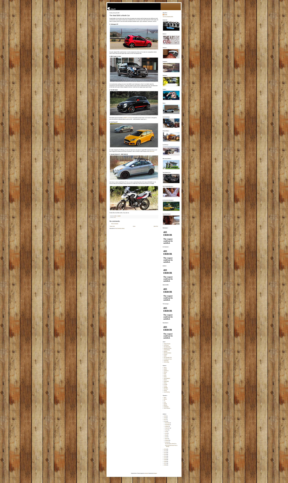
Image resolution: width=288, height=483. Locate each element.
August (166, 429)
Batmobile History (167, 352)
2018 (165, 417)
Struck (165, 367)
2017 (165, 419)
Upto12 (165, 369)
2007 (165, 463)
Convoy (165, 354)
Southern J (166, 370)
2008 (165, 461)
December (167, 422)
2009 (165, 459)
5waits (165, 376)
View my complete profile (168, 16)
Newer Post (112, 226)
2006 (165, 465)
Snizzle (165, 390)
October (167, 426)
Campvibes (166, 406)
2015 (165, 449)
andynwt (146, 473)
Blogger (155, 473)
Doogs (165, 382)
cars (115, 217)
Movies (165, 399)
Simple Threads (167, 343)
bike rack (152, 151)
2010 (165, 457)
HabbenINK (166, 381)
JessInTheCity (167, 392)
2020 (165, 416)
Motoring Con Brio (167, 348)
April (166, 436)
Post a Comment (114, 223)
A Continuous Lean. (168, 359)
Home (134, 226)
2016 (165, 421)
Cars (165, 402)
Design (165, 403)
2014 (165, 450)
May (166, 435)
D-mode (165, 384)
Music (165, 397)
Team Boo (166, 389)
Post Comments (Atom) (119, 228)
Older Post (156, 226)
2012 (165, 454)
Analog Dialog (167, 349)
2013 (165, 452)
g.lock (165, 375)
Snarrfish (166, 387)
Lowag (165, 386)
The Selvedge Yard (168, 357)
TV (164, 400)
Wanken (165, 351)
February (167, 440)
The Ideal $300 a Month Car (170, 443)
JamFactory (166, 345)
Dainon (165, 379)
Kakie (165, 373)
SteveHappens (167, 378)
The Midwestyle (167, 346)
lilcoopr (165, 372)
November (167, 424)
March (166, 438)
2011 (165, 456)
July (166, 431)
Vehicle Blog (166, 362)
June (166, 433)
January (167, 442)
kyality (165, 14)
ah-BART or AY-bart (127, 117)
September (167, 428)
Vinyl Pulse (166, 360)
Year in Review (167, 408)
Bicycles (165, 405)
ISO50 (165, 356)
